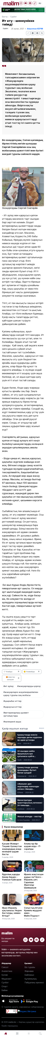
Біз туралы (30, 967)
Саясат (5, 967)
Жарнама (29, 971)
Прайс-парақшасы (10, 1026)
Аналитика (7, 971)
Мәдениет (7, 978)
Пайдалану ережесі (34, 982)
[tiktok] (42, 939)
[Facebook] (30, 3)
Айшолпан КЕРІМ (35, 29)
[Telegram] (33, 33)
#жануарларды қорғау (29, 686)
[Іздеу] (40, 1033)
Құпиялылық (31, 978)
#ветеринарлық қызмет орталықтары (16, 714)
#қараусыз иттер (12, 707)
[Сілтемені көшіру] (28, 33)
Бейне (5, 990)
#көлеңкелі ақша (12, 721)
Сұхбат (5, 982)
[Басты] (6, 1033)
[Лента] (28, 1033)
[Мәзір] (17, 1033)
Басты (5, 17)
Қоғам (5, 975)
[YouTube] (26, 3)
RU (40, 3)
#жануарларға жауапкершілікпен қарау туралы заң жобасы (20, 694)
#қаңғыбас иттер (12, 701)
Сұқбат (13, 17)
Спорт (5, 986)
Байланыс (29, 975)
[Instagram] (21, 3)
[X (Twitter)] (42, 33)
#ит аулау (8, 686)
